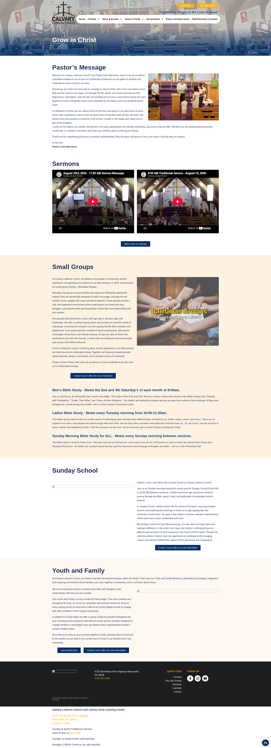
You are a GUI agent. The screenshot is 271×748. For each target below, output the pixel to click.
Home (82, 19)
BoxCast (74, 732)
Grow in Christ (132, 19)
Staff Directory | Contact (205, 19)
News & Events (110, 19)
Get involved (153, 19)
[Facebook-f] (190, 678)
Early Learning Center (177, 19)
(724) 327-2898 (102, 678)
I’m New (92, 19)
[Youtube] (205, 678)
